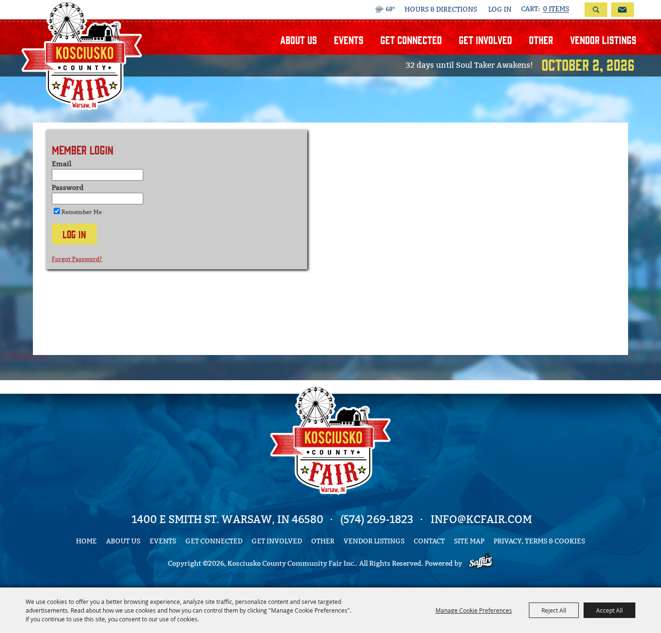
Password (68, 188)
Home (86, 541)
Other (541, 39)
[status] (545, 9)
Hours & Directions (441, 9)
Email (61, 164)
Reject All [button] (553, 610)
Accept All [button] (609, 610)
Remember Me (81, 212)
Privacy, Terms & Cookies (539, 541)
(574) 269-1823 (376, 519)
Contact (429, 541)
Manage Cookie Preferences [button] (474, 610)
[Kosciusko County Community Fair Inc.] (81, 55)
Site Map (469, 541)
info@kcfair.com (481, 519)
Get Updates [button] (622, 9)
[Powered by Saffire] (481, 563)
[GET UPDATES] (620, 9)
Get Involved (485, 39)
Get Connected (411, 39)
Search (596, 9)
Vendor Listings (603, 39)
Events (348, 39)
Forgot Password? (77, 259)
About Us (298, 39)
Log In (499, 9)
